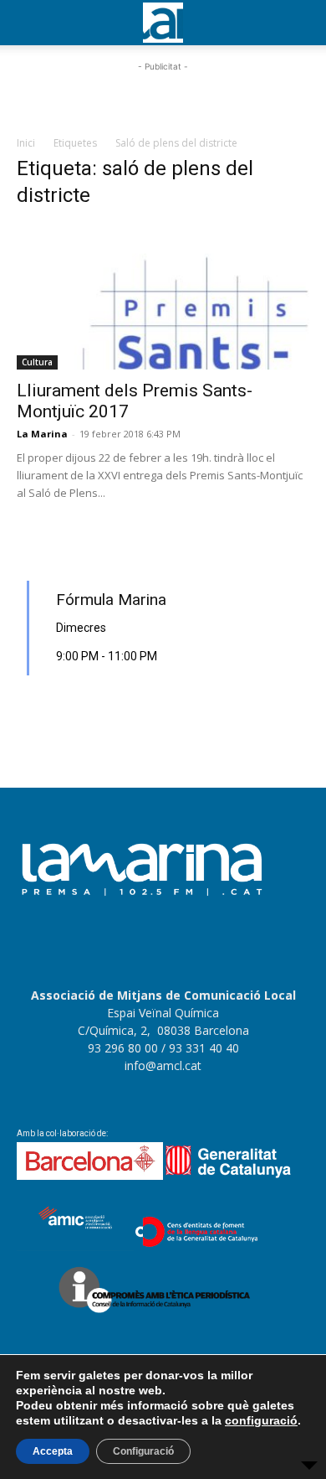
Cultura (37, 362)
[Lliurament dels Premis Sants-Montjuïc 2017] (163, 297)
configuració (261, 1420)
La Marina (42, 433)
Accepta (53, 1451)
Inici (26, 143)
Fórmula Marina (111, 599)
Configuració (143, 1451)
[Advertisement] (163, 96)
